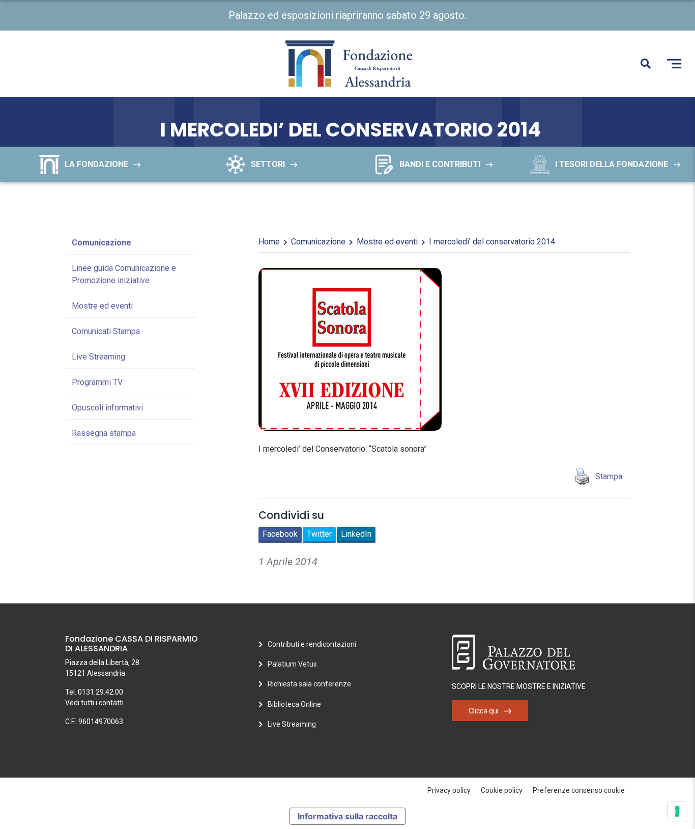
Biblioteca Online (294, 704)
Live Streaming (98, 357)
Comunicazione (101, 242)
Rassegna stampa (104, 433)
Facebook (280, 534)
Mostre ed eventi (102, 306)
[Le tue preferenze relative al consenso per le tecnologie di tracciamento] (677, 811)
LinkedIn (356, 534)
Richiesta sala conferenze (309, 684)
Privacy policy (449, 790)
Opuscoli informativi (107, 407)
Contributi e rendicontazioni (312, 644)
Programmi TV (97, 382)
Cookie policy (502, 790)
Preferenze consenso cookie (579, 790)
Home (269, 241)
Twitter (319, 534)
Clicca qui (484, 711)
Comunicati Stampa (106, 331)
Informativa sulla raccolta (347, 816)
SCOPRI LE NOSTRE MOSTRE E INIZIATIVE (519, 686)
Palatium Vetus (292, 664)
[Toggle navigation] (674, 63)
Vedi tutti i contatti (94, 703)
